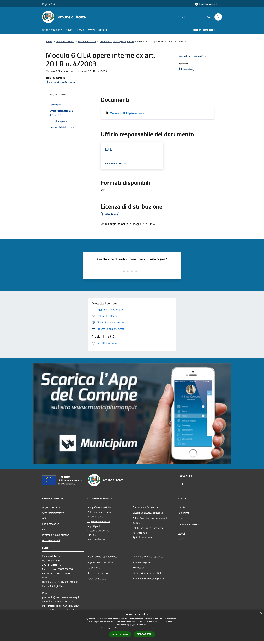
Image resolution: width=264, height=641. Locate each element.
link (161, 627)
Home (49, 41)
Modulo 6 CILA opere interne (127, 113)
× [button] (260, 613)
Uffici (45, 518)
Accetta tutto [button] (120, 634)
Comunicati (184, 513)
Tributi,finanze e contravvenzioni (150, 518)
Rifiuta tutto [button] (144, 634)
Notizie (181, 507)
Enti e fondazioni (51, 524)
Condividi (183, 56)
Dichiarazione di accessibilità (147, 573)
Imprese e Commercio (98, 521)
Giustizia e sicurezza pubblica (148, 512)
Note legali (138, 567)
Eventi (181, 539)
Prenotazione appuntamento (102, 556)
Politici (45, 529)
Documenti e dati (87, 41)
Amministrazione (65, 41)
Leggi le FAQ (93, 567)
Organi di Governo (51, 507)
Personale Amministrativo (55, 535)
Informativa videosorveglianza (148, 578)
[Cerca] (218, 17)
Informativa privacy (143, 562)
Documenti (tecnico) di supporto (117, 41)
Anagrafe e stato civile (99, 507)
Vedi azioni (199, 56)
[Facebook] (191, 17)
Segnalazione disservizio (100, 562)
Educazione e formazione (145, 507)
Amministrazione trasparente (148, 556)
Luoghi (181, 533)
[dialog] (132, 625)
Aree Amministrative (53, 513)
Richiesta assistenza (97, 573)
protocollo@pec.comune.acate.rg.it (61, 597)
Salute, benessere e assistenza (148, 528)
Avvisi (181, 518)
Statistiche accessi (97, 578)
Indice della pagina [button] (58, 94)
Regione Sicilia (49, 4)
